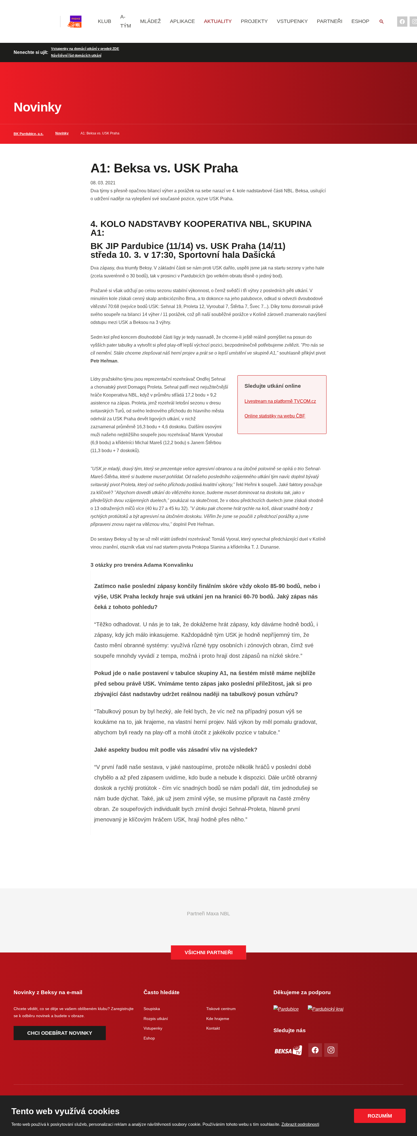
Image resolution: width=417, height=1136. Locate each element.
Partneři (329, 21)
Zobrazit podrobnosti (300, 1124)
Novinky (62, 133)
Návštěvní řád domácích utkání (76, 56)
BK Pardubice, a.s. (28, 134)
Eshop (360, 21)
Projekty (254, 21)
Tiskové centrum (221, 1008)
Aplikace (182, 21)
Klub (104, 21)
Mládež (150, 21)
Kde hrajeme (217, 1018)
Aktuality (218, 21)
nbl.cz (78, 21)
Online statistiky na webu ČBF (275, 416)
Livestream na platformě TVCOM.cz (280, 401)
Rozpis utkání (156, 1018)
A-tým (125, 21)
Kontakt (213, 1028)
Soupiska (152, 1008)
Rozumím (380, 1116)
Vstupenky (292, 21)
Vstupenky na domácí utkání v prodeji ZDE (85, 49)
